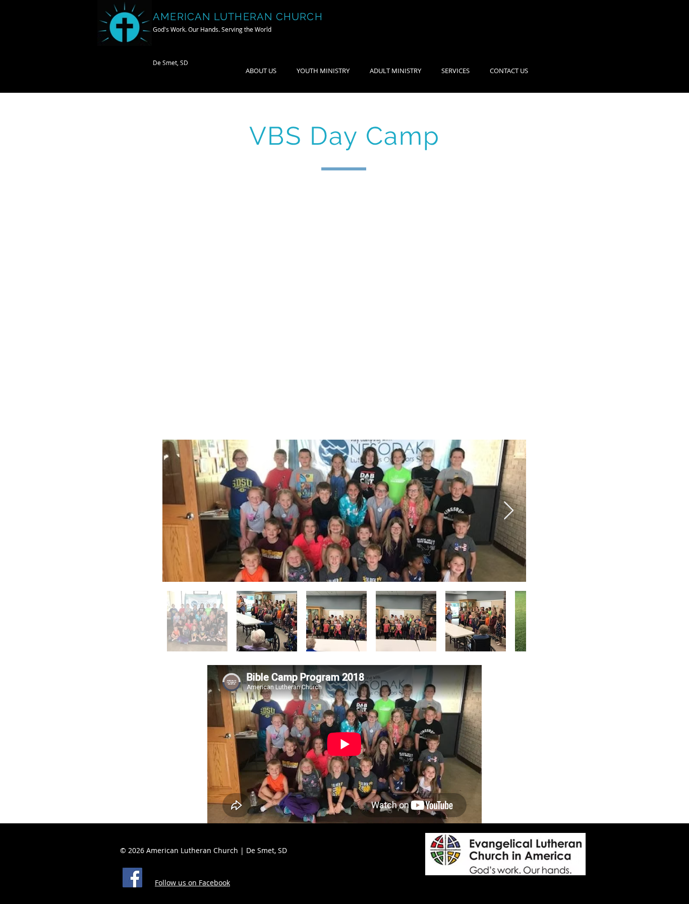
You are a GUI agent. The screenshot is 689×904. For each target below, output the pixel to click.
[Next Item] (508, 511)
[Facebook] (132, 877)
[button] (395, 71)
